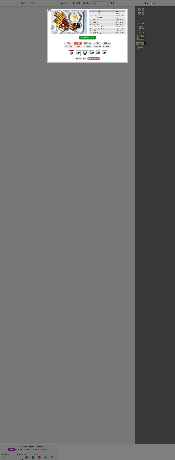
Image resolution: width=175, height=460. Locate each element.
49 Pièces (106, 43)
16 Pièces (78, 43)
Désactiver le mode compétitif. (116, 59)
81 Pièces (78, 47)
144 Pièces (97, 47)
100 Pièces (87, 47)
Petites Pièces (81, 58)
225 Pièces (106, 47)
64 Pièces (68, 47)
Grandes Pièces (93, 58)
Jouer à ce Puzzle (88, 37)
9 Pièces (68, 43)
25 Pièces (87, 43)
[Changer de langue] (153, 3)
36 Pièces (97, 43)
